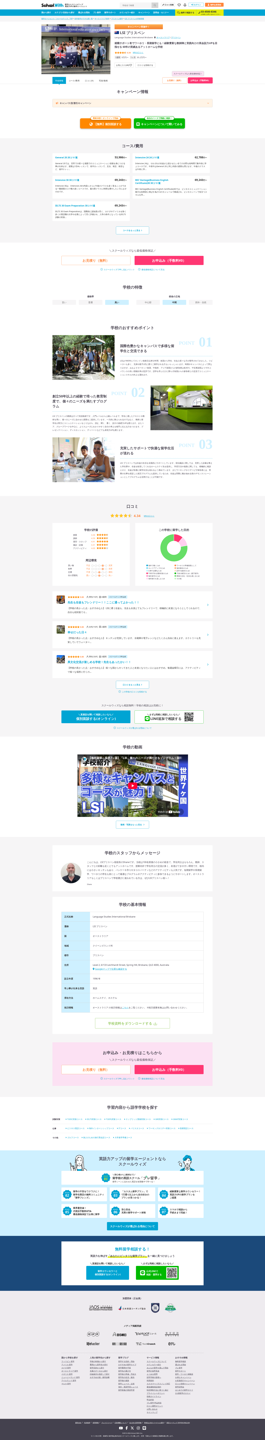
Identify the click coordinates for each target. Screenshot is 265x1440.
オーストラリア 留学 (69, 1371)
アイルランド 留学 (68, 1380)
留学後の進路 (123, 1380)
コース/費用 (74, 80)
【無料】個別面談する (107, 122)
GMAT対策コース (180, 1119)
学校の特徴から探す (98, 1361)
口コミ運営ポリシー (155, 1406)
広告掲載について (121, 1423)
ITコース (122, 1128)
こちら (125, 1007)
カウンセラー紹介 (127, 12)
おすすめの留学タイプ (127, 1364)
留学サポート (110, 12)
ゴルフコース (73, 1137)
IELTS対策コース (94, 1119)
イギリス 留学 (67, 1374)
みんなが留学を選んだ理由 (157, 1368)
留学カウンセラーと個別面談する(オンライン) (107, 1273)
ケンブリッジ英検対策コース (138, 1119)
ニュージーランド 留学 (70, 1377)
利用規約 (150, 1380)
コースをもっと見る (131, 230)
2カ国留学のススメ (182, 1393)
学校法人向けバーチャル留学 (154, 1423)
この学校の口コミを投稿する (134, 691)
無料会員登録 (215, 4)
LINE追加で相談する (164, 717)
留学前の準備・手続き (127, 1374)
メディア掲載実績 (132, 1325)
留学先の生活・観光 (126, 1377)
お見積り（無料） (174, 80)
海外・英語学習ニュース (128, 1387)
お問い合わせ (152, 1409)
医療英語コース (187, 1128)
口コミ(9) (89, 80)
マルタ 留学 (66, 1383)
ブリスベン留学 (117, 18)
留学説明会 (179, 1387)
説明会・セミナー (161, 12)
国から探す (46, 12)
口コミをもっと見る (131, 684)
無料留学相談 (180, 1361)
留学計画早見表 (153, 1371)
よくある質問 (152, 1374)
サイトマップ (152, 1412)
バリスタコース (137, 1128)
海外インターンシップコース (101, 1128)
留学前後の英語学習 (126, 1390)
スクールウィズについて (156, 1361)
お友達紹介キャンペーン (185, 1380)
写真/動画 (103, 80)
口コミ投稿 (169, 4)
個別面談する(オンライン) (96, 717)
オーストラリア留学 (102, 18)
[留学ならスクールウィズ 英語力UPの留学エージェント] (52, 6)
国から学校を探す (69, 1357)
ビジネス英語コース (76, 1128)
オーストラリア (163, 37)
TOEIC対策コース (75, 1119)
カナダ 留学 (66, 1368)
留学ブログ (123, 1357)
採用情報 (96, 1423)
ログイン (197, 4)
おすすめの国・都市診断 (100, 1377)
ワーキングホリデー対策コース (162, 1128)
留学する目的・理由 (126, 1361)
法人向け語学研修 (135, 1423)
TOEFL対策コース (113, 1119)
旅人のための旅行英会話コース (96, 1137)
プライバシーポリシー (156, 1393)
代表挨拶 (87, 1423)
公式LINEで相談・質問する (154, 1273)
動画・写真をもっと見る (131, 824)
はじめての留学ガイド (184, 1390)
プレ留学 (97, 12)
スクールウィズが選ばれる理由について (134, 728)
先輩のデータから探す (99, 1371)
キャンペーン (144, 12)
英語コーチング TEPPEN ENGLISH (178, 1423)
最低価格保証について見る (153, 269)
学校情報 (59, 80)
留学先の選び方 (124, 1371)
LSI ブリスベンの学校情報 (134, 18)
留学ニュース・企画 (126, 1383)
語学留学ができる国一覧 (84, 18)
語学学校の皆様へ (154, 1377)
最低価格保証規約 (154, 1387)
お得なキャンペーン (183, 1377)
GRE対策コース (162, 1119)
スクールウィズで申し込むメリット (119, 269)
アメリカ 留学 (67, 1364)
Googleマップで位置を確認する (111, 968)
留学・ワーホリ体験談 (184, 1374)
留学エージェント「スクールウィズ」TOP (57, 18)
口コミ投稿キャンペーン (185, 1383)
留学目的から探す (97, 1368)
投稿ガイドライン (154, 1396)
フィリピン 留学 (67, 1361)
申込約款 (150, 1399)
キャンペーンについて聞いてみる (161, 122)
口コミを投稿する (145, 65)
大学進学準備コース (123, 1137)
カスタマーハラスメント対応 (158, 1383)
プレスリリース (106, 1423)
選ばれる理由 (84, 12)
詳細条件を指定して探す (100, 1374)
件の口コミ (138, 52)
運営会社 (78, 1423)
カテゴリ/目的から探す (65, 12)
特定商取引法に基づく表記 (157, 1390)
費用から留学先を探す (99, 1364)
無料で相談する (187, 12)
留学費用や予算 (124, 1368)
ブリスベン (176, 37)
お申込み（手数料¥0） (200, 80)
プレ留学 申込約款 (154, 1403)
